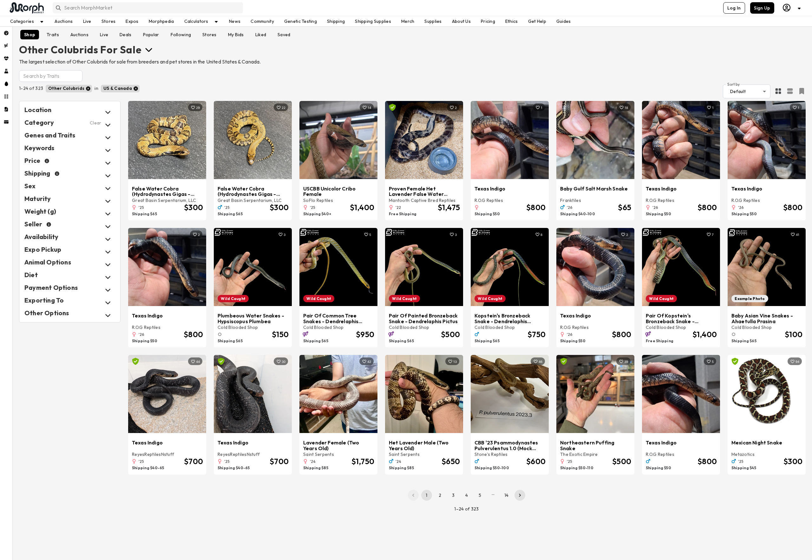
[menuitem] (6, 33)
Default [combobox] (738, 91)
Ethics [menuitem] (511, 21)
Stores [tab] (209, 34)
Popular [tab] (151, 34)
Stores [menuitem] (109, 21)
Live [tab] (104, 34)
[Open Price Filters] (108, 163)
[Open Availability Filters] (108, 239)
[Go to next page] (519, 495)
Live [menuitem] (87, 21)
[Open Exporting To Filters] (108, 303)
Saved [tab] (284, 34)
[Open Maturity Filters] (108, 201)
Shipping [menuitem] (336, 21)
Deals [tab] (125, 34)
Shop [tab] (29, 34)
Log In (734, 8)
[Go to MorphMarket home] (26, 8)
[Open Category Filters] (108, 125)
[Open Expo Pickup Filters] (108, 252)
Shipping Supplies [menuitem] (373, 21)
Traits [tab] (53, 34)
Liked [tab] (260, 34)
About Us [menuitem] (461, 21)
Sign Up (762, 8)
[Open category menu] (149, 49)
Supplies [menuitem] (433, 21)
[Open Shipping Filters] (108, 176)
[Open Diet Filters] (108, 277)
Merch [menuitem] (407, 21)
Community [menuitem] (262, 21)
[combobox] (147, 7)
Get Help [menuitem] (537, 21)
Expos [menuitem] (132, 21)
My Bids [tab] (236, 34)
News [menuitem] (234, 21)
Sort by (733, 84)
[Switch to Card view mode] (790, 91)
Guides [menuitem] (563, 21)
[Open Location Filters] (108, 112)
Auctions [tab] (79, 34)
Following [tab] (181, 34)
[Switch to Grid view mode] (778, 91)
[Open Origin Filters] (108, 264)
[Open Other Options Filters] (108, 315)
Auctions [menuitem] (64, 21)
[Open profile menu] (792, 7)
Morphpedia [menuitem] (161, 21)
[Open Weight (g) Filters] (108, 214)
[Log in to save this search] (802, 91)
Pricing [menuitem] (488, 21)
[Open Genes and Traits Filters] (108, 137)
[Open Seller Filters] (108, 226)
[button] (69, 88)
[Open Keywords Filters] (108, 150)
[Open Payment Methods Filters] (108, 290)
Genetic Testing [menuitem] (300, 21)
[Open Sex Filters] (108, 188)
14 (506, 495)
